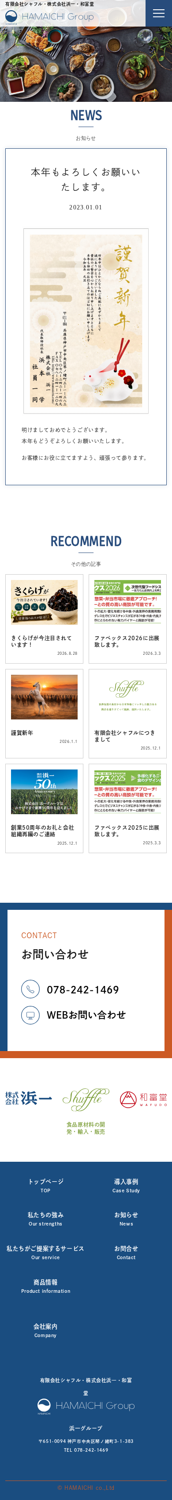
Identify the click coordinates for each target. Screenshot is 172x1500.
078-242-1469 (91, 1450)
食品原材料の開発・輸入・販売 (86, 1128)
